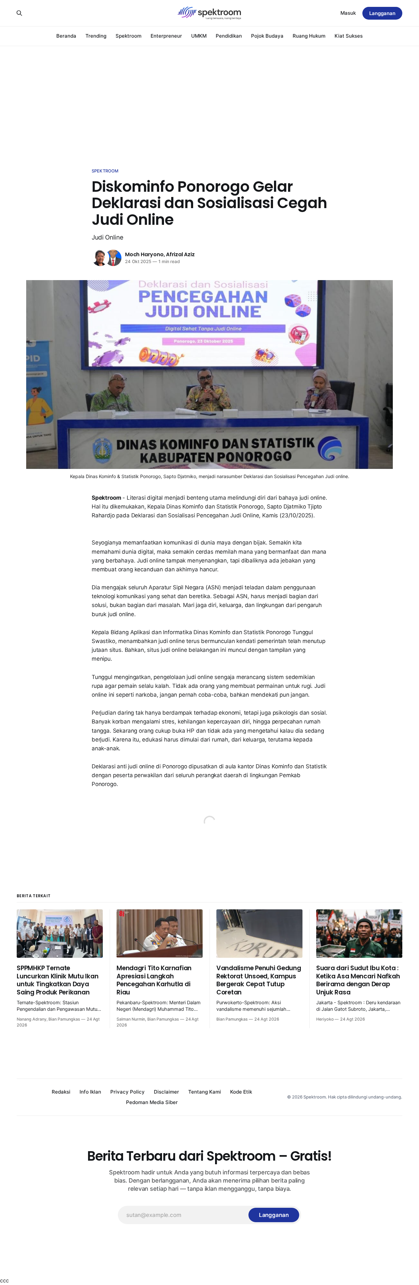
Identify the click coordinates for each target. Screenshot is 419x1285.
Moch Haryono (144, 254)
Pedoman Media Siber (152, 1102)
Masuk (348, 13)
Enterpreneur (166, 36)
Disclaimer (166, 1092)
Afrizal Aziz (180, 254)
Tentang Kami (204, 1092)
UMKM (199, 36)
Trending (95, 36)
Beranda (66, 36)
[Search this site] (19, 13)
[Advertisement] (209, 95)
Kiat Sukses (349, 36)
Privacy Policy (127, 1092)
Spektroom (128, 36)
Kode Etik (241, 1092)
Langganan (382, 13)
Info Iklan (90, 1092)
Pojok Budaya (267, 36)
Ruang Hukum (309, 36)
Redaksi (61, 1092)
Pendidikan (229, 36)
